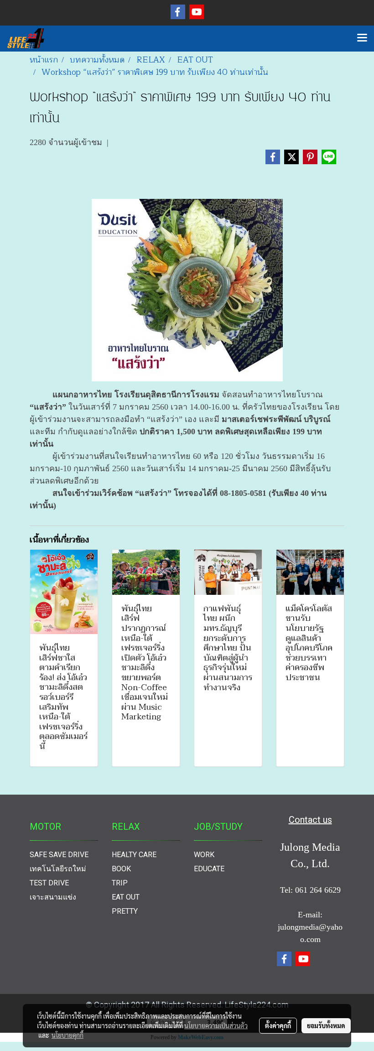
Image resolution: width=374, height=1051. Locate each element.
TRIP (120, 883)
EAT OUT (126, 897)
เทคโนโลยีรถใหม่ (58, 868)
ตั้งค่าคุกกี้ (278, 1025)
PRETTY (125, 911)
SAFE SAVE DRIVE (59, 854)
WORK (204, 854)
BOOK (121, 868)
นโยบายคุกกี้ (67, 1035)
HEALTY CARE (134, 854)
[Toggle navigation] (362, 38)
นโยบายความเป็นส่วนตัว (216, 1025)
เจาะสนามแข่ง (53, 897)
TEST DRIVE (49, 883)
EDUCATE (209, 868)
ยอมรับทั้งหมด (326, 1025)
